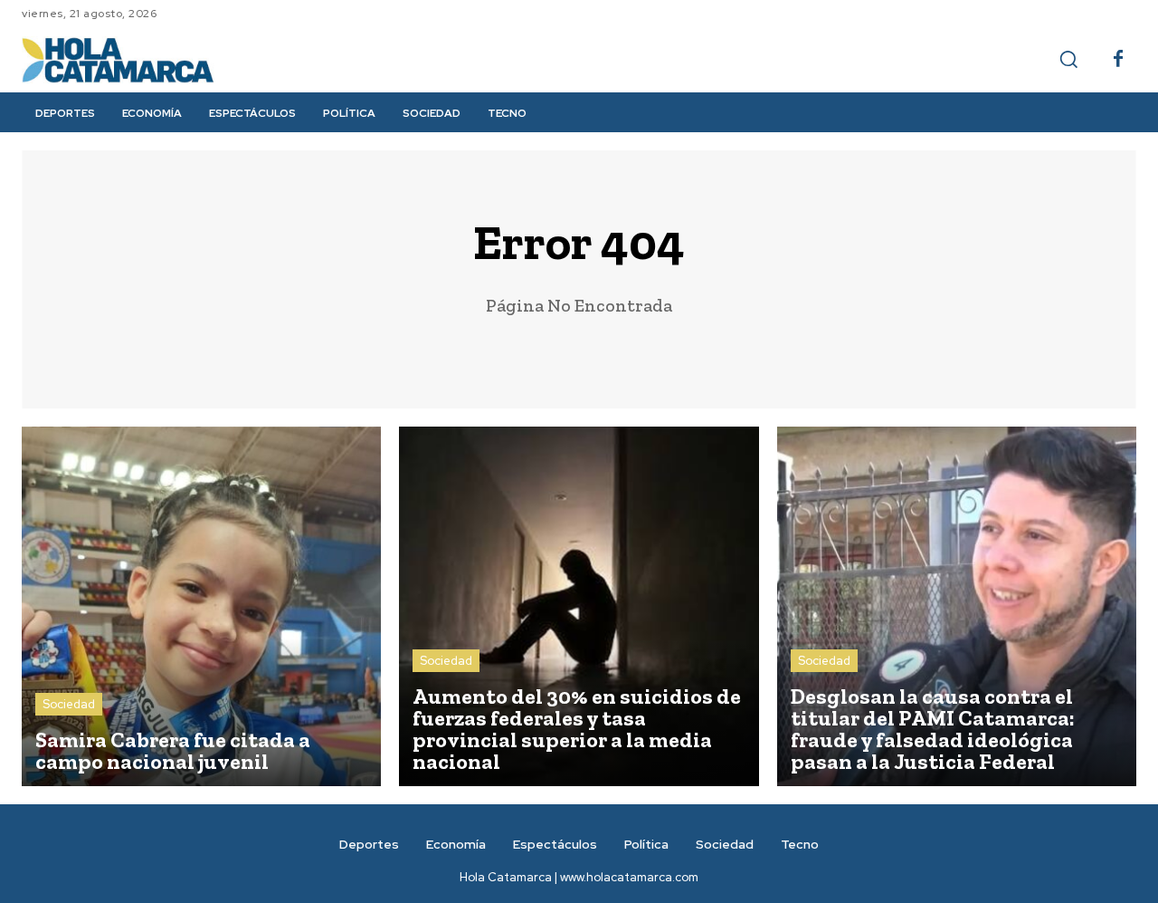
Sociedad (69, 704)
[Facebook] (1118, 60)
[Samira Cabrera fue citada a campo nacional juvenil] (201, 606)
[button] (1068, 59)
